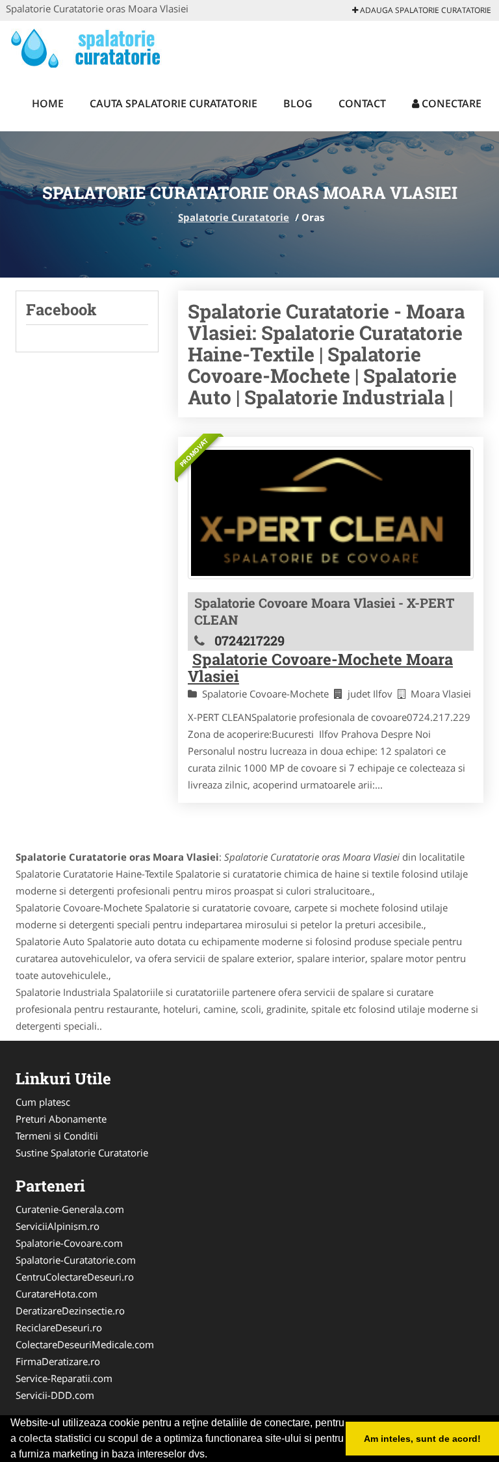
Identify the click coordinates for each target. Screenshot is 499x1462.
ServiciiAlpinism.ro (57, 1226)
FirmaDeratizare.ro (58, 1361)
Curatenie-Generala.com (70, 1209)
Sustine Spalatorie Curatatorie (82, 1152)
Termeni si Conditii (57, 1135)
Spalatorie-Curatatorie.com (76, 1259)
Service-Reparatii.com (64, 1378)
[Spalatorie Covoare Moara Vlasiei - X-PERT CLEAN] (331, 513)
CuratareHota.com (56, 1293)
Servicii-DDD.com (55, 1395)
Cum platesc (43, 1101)
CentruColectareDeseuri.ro (75, 1276)
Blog (298, 103)
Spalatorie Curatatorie (233, 217)
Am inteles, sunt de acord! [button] (422, 1438)
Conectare (450, 103)
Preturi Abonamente (61, 1118)
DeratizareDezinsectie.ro (70, 1310)
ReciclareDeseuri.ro (59, 1327)
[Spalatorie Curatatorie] (91, 46)
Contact (362, 103)
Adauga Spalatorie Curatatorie (424, 10)
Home (48, 103)
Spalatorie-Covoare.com (69, 1242)
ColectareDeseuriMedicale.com (85, 1344)
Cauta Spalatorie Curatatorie (173, 103)
